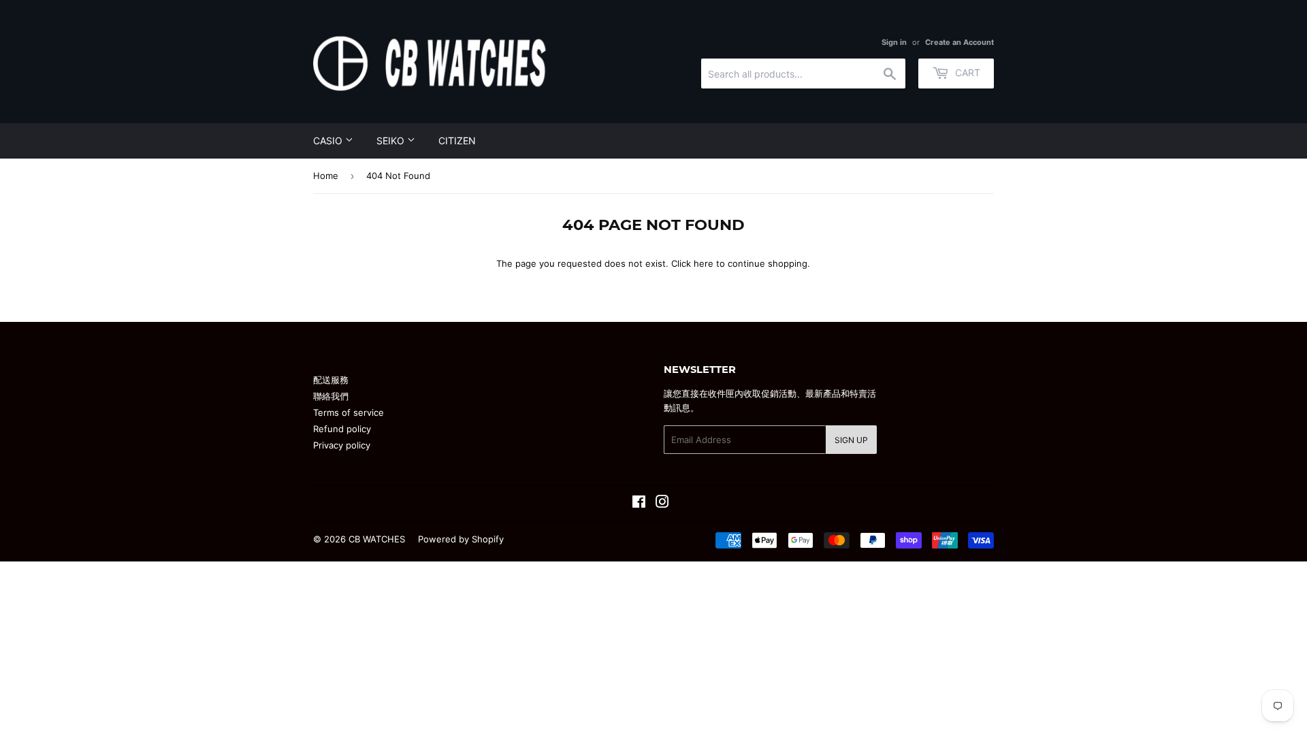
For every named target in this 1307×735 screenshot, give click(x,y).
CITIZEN (457, 140)
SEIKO (391, 140)
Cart (966, 72)
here (703, 263)
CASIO (329, 140)
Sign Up (851, 440)
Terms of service (348, 412)
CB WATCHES (377, 539)
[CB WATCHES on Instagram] (662, 503)
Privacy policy (341, 445)
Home (325, 175)
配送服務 (331, 379)
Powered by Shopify (461, 539)
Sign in (894, 42)
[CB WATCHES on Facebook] (639, 503)
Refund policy (342, 428)
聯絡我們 (331, 396)
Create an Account (959, 42)
